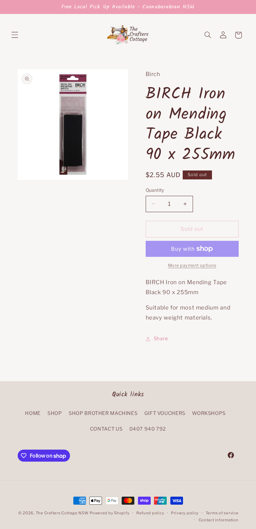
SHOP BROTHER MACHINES (103, 413)
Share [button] (161, 339)
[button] (14, 35)
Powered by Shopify (109, 513)
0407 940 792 (147, 429)
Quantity (155, 190)
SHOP (54, 413)
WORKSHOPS (209, 413)
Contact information (219, 520)
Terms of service (222, 513)
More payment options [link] (192, 265)
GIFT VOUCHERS (164, 413)
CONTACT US (106, 429)
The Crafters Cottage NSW (62, 513)
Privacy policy (185, 513)
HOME (33, 413)
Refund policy (150, 513)
